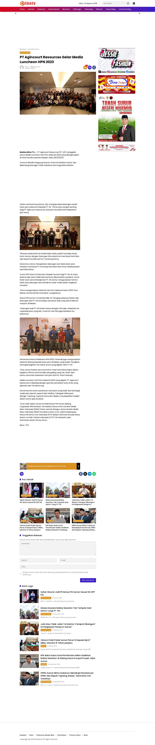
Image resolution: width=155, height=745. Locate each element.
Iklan (31, 735)
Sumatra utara (25, 53)
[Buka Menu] (134, 3)
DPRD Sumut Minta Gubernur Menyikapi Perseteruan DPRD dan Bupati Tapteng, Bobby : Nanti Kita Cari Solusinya (83, 527)
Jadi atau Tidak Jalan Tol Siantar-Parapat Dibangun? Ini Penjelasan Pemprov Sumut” (83, 502)
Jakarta (49, 521)
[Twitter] (85, 474)
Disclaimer (62, 735)
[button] (128, 3)
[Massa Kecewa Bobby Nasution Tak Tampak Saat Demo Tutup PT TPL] (58, 490)
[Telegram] (90, 474)
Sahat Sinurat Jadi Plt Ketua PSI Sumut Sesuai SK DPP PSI (31, 501)
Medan (23, 521)
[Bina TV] (28, 3)
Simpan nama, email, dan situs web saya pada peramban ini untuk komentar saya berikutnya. (55, 573)
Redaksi (23, 735)
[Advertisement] (77, 30)
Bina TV (27, 66)
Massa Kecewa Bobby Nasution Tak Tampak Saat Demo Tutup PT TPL (57, 502)
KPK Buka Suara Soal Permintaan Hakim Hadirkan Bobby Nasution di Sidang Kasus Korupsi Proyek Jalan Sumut (57, 527)
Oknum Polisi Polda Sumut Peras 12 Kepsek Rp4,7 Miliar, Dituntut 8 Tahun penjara (31, 527)
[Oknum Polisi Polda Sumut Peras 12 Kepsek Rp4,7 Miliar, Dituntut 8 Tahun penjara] (32, 515)
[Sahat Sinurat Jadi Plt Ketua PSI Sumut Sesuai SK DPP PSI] (32, 490)
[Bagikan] (94, 67)
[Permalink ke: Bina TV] (22, 67)
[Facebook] (81, 474)
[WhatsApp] (94, 474)
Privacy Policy (75, 735)
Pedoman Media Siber (45, 735)
